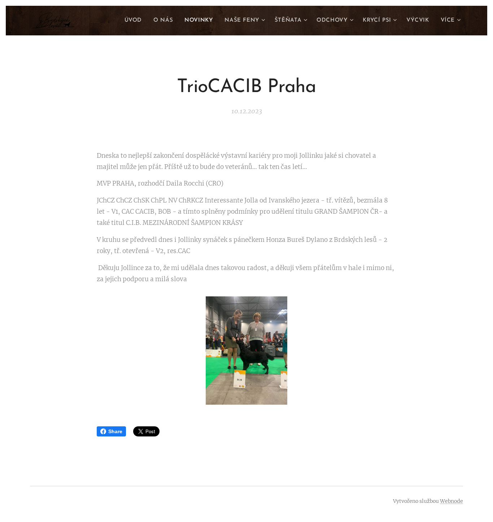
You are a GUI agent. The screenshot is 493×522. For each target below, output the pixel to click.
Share (115, 431)
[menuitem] (135, 21)
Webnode (451, 501)
